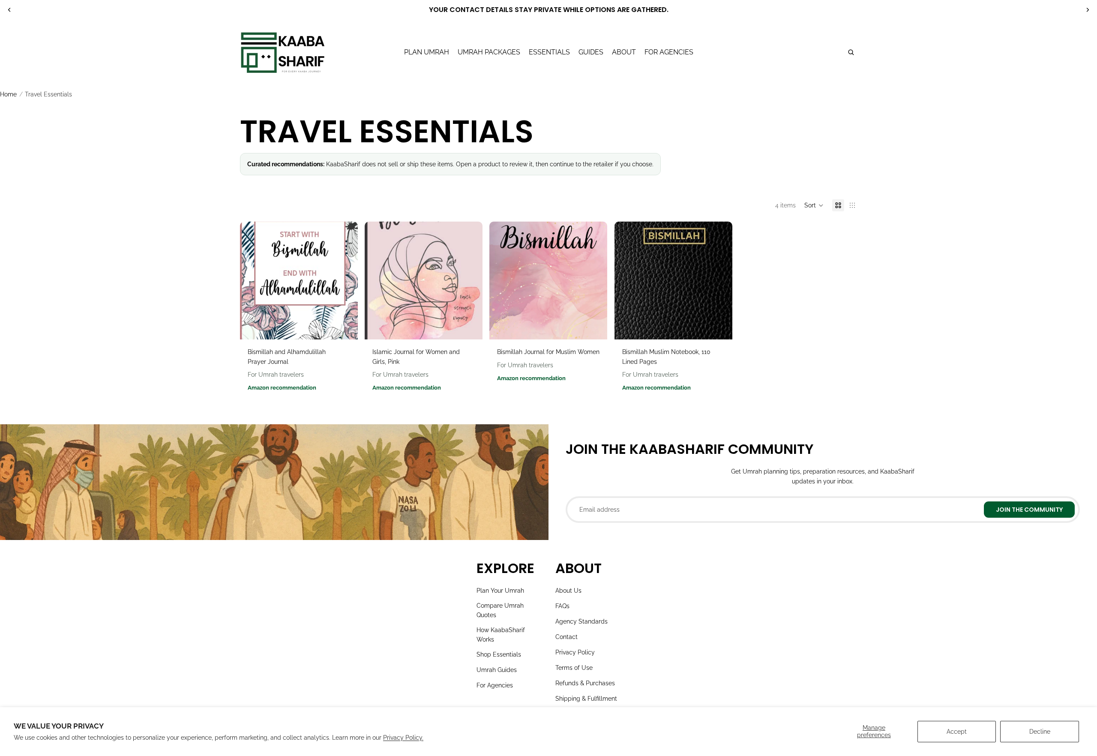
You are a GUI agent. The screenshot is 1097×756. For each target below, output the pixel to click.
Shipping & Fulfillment (586, 698)
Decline (1039, 731)
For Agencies (495, 685)
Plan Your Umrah (500, 590)
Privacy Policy (575, 652)
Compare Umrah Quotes (500, 610)
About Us (568, 590)
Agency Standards (581, 621)
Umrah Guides (497, 669)
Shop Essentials (499, 654)
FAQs (562, 606)
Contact (566, 636)
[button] (814, 205)
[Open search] (851, 52)
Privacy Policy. (403, 737)
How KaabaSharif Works (501, 635)
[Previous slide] (9, 9)
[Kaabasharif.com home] (282, 52)
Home (8, 94)
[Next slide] (1087, 9)
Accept (957, 731)
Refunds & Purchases (585, 683)
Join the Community (1029, 509)
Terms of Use (574, 667)
